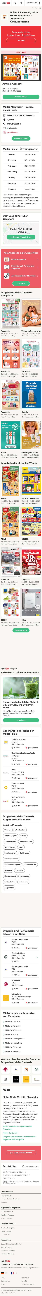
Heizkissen (23, 882)
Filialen (21, 1172)
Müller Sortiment (10, 1133)
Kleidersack (24, 853)
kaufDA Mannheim (9, 1172)
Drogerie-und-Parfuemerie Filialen (15, 1175)
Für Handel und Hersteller (10, 1199)
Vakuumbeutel (10, 841)
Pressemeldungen (7, 1254)
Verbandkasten (30, 865)
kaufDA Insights (6, 1247)
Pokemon (8, 870)
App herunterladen (8, 1251)
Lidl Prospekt (5, 1234)
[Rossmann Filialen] (5, 1069)
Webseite (13, 128)
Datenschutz (5, 1281)
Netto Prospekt (6, 1231)
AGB (2, 1284)
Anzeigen (35, 8)
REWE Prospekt (6, 1218)
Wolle (21, 847)
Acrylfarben (9, 888)
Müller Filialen (8, 1178)
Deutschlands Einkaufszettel (11, 1244)
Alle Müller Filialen (21, 138)
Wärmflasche (9, 847)
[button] (21, 76)
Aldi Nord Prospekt (8, 1228)
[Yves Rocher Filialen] (36, 1079)
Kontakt (24, 1281)
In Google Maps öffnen (21, 237)
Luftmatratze (9, 882)
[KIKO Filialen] (15, 1079)
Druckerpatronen (11, 859)
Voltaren (7, 830)
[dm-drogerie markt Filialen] (15, 1069)
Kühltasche (24, 876)
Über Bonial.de (6, 1196)
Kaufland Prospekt (7, 1215)
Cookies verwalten (28, 1284)
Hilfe (2, 1278)
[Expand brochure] (21, 67)
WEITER (21, 40)
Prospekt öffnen (21, 97)
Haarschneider (10, 876)
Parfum (23, 836)
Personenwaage (26, 841)
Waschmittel (20, 830)
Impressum (25, 1278)
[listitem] (11, 317)
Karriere (4, 1202)
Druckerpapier (10, 853)
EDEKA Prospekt (7, 1212)
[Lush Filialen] (5, 1079)
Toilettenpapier (10, 836)
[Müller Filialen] (26, 1069)
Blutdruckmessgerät (12, 865)
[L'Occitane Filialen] (26, 1079)
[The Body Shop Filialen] (36, 1069)
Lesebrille (19, 870)
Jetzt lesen (21, 720)
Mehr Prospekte (21, 630)
